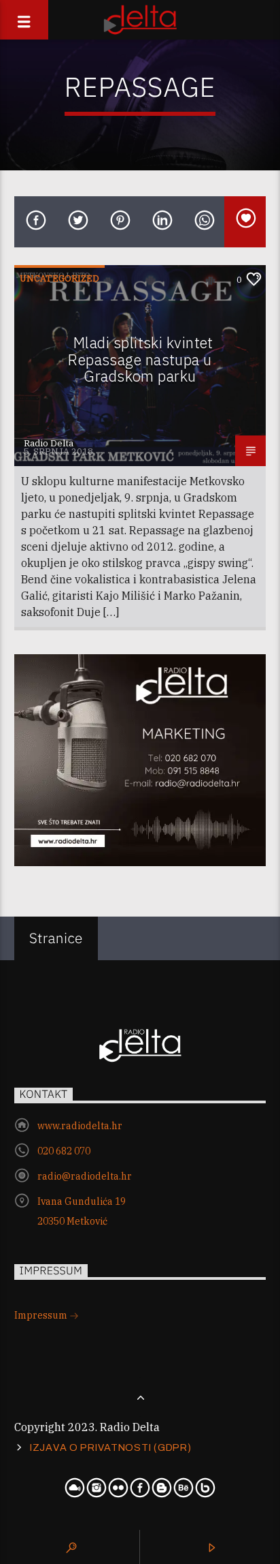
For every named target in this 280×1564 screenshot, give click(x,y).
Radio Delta (48, 443)
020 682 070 (63, 1151)
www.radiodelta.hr (79, 1126)
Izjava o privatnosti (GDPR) (110, 1447)
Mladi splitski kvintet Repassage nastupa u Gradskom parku (140, 359)
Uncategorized (59, 278)
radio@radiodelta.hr (84, 1176)
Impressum (41, 1315)
